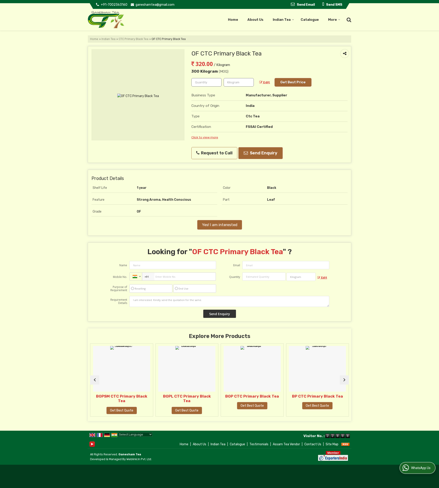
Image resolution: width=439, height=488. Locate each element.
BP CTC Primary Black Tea (314, 396)
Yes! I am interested (219, 224)
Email (236, 265)
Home (233, 20)
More (332, 20)
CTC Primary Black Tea (133, 39)
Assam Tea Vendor (286, 444)
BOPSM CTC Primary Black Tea (118, 398)
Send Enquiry (263, 153)
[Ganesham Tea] (106, 19)
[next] (344, 380)
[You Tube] (92, 444)
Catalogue (310, 20)
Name (123, 265)
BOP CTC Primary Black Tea (249, 396)
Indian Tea (282, 20)
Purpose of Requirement (118, 288)
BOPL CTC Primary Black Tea (183, 398)
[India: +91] (135, 276)
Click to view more (204, 137)
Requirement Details (118, 301)
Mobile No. (120, 277)
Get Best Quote (118, 410)
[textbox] (239, 82)
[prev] (94, 380)
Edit (266, 82)
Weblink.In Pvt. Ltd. (139, 459)
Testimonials (258, 444)
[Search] (348, 19)
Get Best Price (293, 82)
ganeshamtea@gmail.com (155, 5)
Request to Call (216, 153)
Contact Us (312, 444)
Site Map (332, 444)
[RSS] (345, 444)
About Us (255, 20)
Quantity (234, 277)
